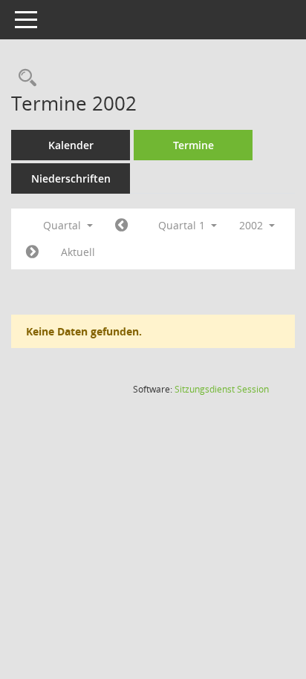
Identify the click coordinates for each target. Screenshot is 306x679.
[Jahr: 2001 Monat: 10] (121, 225)
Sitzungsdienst (222, 389)
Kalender (71, 145)
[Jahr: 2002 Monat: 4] (32, 252)
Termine (193, 145)
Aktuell (78, 252)
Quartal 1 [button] (183, 225)
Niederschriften (71, 178)
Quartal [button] (63, 225)
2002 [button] (252, 225)
